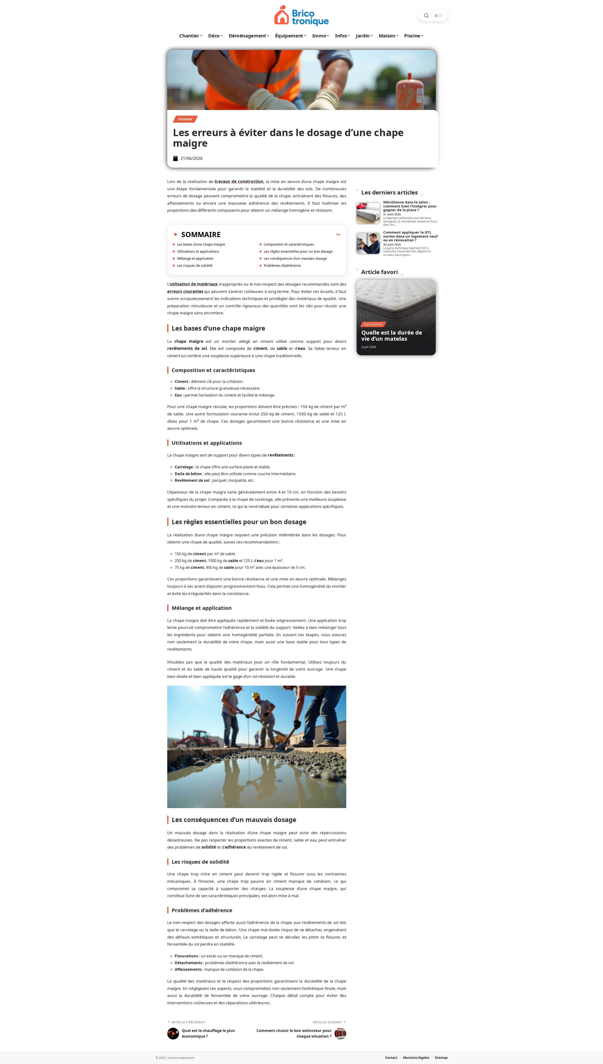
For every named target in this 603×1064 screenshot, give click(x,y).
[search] (426, 15)
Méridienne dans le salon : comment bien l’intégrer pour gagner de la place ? (410, 206)
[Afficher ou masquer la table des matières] (280, 234)
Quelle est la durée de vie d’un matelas (391, 335)
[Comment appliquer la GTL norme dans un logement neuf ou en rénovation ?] (368, 243)
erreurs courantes (185, 291)
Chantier (185, 119)
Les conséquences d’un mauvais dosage (295, 258)
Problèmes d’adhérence (282, 265)
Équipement (373, 324)
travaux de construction (239, 181)
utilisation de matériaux (194, 284)
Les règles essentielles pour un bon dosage (298, 251)
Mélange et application (195, 258)
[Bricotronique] (301, 15)
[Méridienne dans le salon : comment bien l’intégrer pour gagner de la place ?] (368, 213)
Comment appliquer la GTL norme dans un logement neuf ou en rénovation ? (410, 236)
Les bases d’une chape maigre (201, 244)
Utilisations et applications (198, 251)
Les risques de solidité (194, 265)
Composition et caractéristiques (289, 244)
